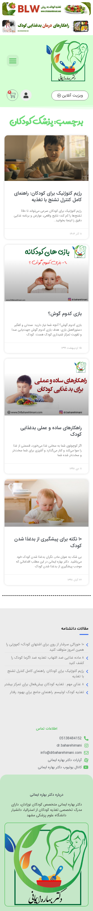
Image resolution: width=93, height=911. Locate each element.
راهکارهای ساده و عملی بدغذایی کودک (51, 431)
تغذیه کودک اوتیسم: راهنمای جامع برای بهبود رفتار (47, 692)
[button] (13, 61)
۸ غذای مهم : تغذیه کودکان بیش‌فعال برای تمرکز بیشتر (44, 684)
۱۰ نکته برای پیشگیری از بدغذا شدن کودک (48, 542)
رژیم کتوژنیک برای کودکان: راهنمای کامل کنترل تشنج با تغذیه (48, 196)
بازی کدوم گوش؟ (65, 313)
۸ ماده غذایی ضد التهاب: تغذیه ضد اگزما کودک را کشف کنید (47, 660)
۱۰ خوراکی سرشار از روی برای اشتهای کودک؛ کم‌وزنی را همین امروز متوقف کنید (45, 647)
